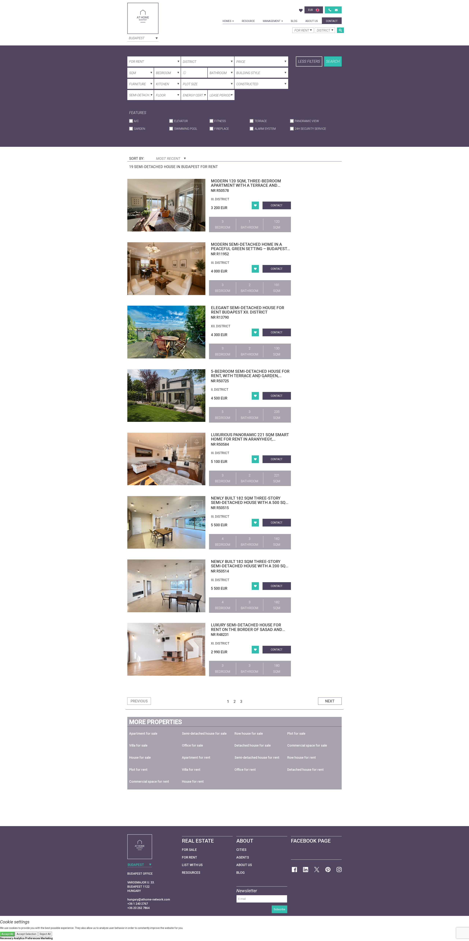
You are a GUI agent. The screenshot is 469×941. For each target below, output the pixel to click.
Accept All (7, 934)
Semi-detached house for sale (204, 733)
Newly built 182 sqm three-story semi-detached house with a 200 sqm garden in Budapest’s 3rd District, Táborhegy (250, 568)
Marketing (47, 938)
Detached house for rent (305, 769)
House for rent (193, 781)
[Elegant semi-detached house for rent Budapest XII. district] (166, 332)
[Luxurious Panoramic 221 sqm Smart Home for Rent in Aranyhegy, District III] (166, 459)
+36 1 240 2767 (137, 903)
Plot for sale (296, 733)
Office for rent (245, 769)
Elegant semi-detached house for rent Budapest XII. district (247, 309)
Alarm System (265, 128)
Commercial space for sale (307, 745)
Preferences (32, 938)
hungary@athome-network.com (148, 899)
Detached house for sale (252, 745)
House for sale (140, 757)
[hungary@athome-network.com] (336, 10)
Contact (332, 21)
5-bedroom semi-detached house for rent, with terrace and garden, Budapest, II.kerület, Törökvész (250, 375)
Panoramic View (307, 121)
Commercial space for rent (149, 781)
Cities (241, 850)
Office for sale (192, 745)
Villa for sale (138, 745)
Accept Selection (26, 934)
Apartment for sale (143, 733)
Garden (139, 128)
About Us (311, 21)
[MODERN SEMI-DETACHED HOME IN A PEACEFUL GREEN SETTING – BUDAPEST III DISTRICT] (166, 268)
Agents (242, 857)
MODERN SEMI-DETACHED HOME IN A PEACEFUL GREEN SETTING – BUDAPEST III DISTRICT (249, 248)
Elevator (181, 121)
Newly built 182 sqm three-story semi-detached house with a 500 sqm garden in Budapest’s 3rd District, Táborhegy (250, 505)
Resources (191, 872)
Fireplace (221, 128)
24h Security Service (310, 128)
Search (333, 61)
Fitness (220, 121)
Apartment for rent (196, 757)
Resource (248, 21)
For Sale (189, 850)
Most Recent (168, 158)
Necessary (6, 938)
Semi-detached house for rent (256, 757)
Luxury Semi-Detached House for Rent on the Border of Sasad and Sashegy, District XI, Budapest (246, 629)
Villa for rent (191, 769)
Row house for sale (248, 733)
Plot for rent (138, 769)
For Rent (189, 857)
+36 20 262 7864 (138, 908)
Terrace (261, 121)
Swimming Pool (185, 128)
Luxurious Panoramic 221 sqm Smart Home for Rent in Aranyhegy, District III (250, 439)
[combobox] (142, 38)
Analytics (19, 938)
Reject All (45, 934)
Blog (294, 21)
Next (330, 701)
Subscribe (279, 909)
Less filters (309, 61)
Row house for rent (301, 757)
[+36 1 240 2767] (329, 10)
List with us (192, 865)
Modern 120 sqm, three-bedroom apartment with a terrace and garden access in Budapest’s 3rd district (246, 188)
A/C (136, 121)
